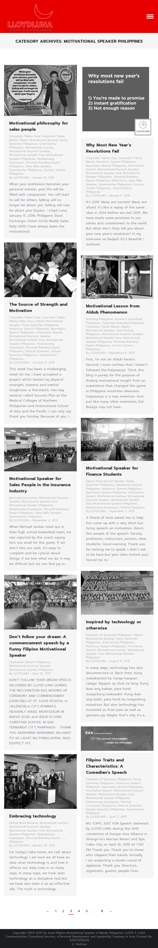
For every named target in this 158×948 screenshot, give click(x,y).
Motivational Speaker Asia (26, 155)
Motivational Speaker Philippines (115, 504)
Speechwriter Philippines (25, 170)
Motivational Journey (39, 147)
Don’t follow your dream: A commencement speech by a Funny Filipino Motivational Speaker (39, 646)
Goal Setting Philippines (118, 642)
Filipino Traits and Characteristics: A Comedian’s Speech (106, 766)
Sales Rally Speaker (38, 166)
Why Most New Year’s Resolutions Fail (108, 148)
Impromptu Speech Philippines (106, 166)
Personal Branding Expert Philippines (34, 840)
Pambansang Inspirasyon (102, 507)
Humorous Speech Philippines (116, 162)
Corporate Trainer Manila (102, 327)
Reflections (119, 180)
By (19, 178)
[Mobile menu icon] (150, 16)
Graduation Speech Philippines (29, 662)
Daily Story (26, 321)
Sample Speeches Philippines (35, 353)
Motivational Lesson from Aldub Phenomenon (113, 309)
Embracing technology (32, 816)
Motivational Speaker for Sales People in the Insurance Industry (40, 484)
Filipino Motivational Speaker (38, 140)
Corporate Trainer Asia (24, 136)
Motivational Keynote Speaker (29, 151)
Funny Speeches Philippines (40, 325)
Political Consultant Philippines (108, 804)
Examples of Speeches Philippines (109, 635)
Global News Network (23, 823)
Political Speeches (37, 351)
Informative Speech (49, 332)
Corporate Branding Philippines (123, 323)
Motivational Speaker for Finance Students (112, 471)
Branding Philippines (99, 319)
